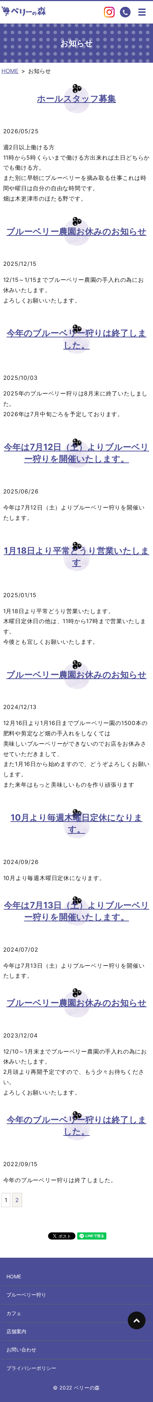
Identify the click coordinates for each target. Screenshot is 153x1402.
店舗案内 (16, 1331)
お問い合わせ (21, 1349)
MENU (142, 12)
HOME (10, 70)
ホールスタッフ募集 (76, 98)
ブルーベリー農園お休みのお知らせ (76, 231)
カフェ (13, 1313)
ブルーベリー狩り (26, 1295)
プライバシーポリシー (31, 1368)
